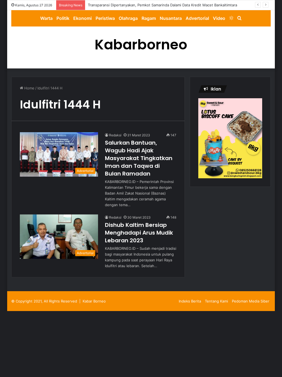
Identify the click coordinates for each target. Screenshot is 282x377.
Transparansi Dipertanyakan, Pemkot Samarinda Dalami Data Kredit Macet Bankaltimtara (162, 5)
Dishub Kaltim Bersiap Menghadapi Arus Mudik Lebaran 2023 (139, 232)
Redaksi (115, 135)
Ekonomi (82, 18)
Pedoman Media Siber (250, 301)
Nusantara (171, 18)
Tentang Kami (216, 301)
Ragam (149, 18)
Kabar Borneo (94, 301)
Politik (62, 18)
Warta (46, 18)
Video (219, 18)
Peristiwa (105, 18)
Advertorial (197, 18)
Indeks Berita (190, 301)
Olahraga (128, 18)
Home (28, 88)
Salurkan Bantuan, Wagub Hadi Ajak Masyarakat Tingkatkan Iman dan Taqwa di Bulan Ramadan (138, 158)
